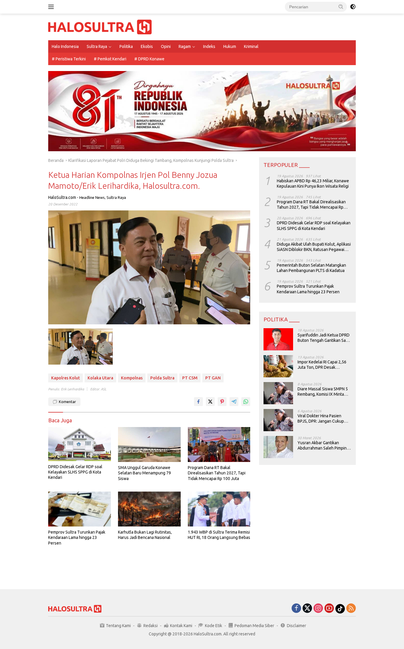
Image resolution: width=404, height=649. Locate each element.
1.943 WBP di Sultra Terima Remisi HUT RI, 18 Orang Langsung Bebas (219, 535)
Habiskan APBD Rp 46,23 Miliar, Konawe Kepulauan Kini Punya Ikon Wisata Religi (313, 183)
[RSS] (351, 608)
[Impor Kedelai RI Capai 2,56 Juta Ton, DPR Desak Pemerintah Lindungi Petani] (278, 366)
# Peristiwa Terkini (69, 59)
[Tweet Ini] (210, 401)
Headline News (92, 197)
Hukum (229, 46)
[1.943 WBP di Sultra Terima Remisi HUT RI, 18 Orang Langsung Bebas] (219, 509)
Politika (126, 46)
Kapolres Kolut (65, 378)
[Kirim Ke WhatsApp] (245, 401)
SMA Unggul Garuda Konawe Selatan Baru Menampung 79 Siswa (144, 473)
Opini (166, 46)
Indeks (209, 46)
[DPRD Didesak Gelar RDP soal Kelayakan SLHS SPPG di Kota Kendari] (79, 444)
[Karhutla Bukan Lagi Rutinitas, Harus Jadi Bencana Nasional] (149, 509)
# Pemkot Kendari (110, 59)
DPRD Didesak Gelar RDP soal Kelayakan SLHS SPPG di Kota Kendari (75, 472)
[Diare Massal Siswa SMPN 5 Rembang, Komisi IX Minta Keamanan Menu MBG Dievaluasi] (278, 393)
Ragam (185, 46)
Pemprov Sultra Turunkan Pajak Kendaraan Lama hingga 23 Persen (76, 537)
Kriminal (251, 46)
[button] (341, 6)
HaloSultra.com (62, 197)
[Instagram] (318, 608)
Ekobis (147, 46)
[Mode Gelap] (353, 7)
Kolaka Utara (100, 378)
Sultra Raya (97, 46)
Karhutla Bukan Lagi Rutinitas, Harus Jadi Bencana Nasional (145, 535)
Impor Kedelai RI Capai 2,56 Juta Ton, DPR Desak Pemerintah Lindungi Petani (323, 365)
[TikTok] (340, 608)
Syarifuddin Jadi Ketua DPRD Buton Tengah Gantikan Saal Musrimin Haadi (324, 338)
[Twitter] (307, 608)
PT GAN (213, 378)
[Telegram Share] (234, 401)
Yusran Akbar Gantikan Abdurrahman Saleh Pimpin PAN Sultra (322, 445)
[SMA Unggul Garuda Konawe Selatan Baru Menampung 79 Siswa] (149, 444)
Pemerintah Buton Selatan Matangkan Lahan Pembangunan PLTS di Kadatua (311, 268)
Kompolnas (132, 378)
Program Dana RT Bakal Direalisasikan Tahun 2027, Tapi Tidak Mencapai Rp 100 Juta (216, 473)
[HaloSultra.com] (100, 26)
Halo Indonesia (65, 46)
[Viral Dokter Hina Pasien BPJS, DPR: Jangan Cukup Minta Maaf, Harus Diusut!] (278, 420)
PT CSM (190, 378)
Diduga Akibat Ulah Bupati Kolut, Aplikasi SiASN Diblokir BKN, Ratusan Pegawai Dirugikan (314, 246)
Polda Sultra (162, 378)
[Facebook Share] (198, 401)
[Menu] (52, 7)
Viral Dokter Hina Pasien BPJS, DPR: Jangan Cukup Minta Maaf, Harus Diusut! (321, 418)
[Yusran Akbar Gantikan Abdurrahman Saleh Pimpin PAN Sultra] (278, 447)
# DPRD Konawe (149, 59)
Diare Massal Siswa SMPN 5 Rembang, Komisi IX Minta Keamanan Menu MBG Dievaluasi (323, 391)
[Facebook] (296, 608)
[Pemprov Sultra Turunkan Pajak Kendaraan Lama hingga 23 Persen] (79, 509)
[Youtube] (329, 608)
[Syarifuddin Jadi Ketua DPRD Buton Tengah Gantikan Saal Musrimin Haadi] (278, 339)
